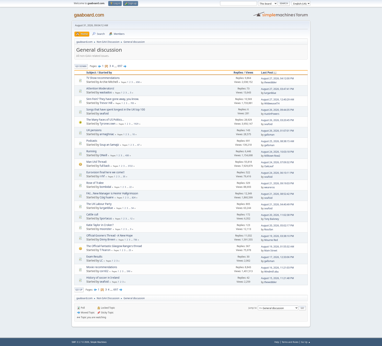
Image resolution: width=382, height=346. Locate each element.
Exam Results (94, 256)
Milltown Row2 (272, 155)
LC (101, 260)
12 (131, 218)
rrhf (102, 176)
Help (276, 341)
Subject (91, 72)
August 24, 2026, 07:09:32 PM (277, 162)
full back (105, 166)
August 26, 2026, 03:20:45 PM (277, 120)
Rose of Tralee (95, 183)
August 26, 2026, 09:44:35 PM (277, 109)
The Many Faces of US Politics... (105, 119)
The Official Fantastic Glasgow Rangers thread (114, 246)
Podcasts (91, 140)
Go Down (81, 66)
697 (120, 66)
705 (132, 103)
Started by (105, 72)
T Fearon (105, 250)
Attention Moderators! (100, 88)
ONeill (103, 155)
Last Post (267, 72)
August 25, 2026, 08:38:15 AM (277, 141)
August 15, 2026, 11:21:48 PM (277, 278)
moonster (106, 229)
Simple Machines (98, 342)
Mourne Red (271, 240)
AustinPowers (271, 113)
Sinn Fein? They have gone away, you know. (112, 99)
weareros (269, 187)
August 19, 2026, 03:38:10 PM (277, 236)
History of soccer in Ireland (102, 277)
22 (130, 187)
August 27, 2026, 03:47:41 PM (277, 89)
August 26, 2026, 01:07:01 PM (277, 130)
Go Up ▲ (305, 341)
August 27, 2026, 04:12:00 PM (277, 78)
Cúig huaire (107, 197)
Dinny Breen (107, 239)
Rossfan (268, 229)
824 (133, 197)
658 (138, 82)
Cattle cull (92, 214)
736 (135, 239)
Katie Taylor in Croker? (100, 225)
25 (130, 250)
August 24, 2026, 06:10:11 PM (277, 172)
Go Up (78, 289)
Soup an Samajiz (109, 144)
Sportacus (106, 218)
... (115, 66)
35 (124, 176)
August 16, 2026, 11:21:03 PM (277, 267)
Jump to (252, 307)
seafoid (104, 113)
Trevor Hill (106, 103)
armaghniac (107, 134)
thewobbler (270, 82)
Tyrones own (107, 123)
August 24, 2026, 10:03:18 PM (277, 151)
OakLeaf (268, 166)
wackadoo (106, 92)
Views (249, 72)
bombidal (105, 187)
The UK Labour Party (99, 204)
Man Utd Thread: (96, 162)
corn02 (104, 271)
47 (138, 144)
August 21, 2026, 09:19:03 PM (277, 183)
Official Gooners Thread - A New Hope (109, 235)
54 (132, 208)
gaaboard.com (89, 14)
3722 (130, 166)
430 (127, 155)
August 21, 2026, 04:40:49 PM (277, 204)
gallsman (269, 134)
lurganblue (270, 93)
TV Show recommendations (103, 78)
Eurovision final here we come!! (105, 172)
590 (128, 271)
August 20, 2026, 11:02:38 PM (277, 215)
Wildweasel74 (272, 103)
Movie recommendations (101, 267)
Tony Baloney (271, 219)
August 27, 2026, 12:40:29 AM (277, 99)
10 (133, 134)
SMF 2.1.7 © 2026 (80, 342)
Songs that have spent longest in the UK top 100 (115, 109)
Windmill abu (271, 271)
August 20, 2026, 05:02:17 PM (277, 225)
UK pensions (93, 130)
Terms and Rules (290, 341)
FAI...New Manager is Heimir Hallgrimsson (112, 193)
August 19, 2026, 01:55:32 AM (277, 246)
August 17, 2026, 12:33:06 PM (277, 257)
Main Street (270, 250)
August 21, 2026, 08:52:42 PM (277, 194)
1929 (136, 123)
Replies (238, 72)
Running (91, 151)
